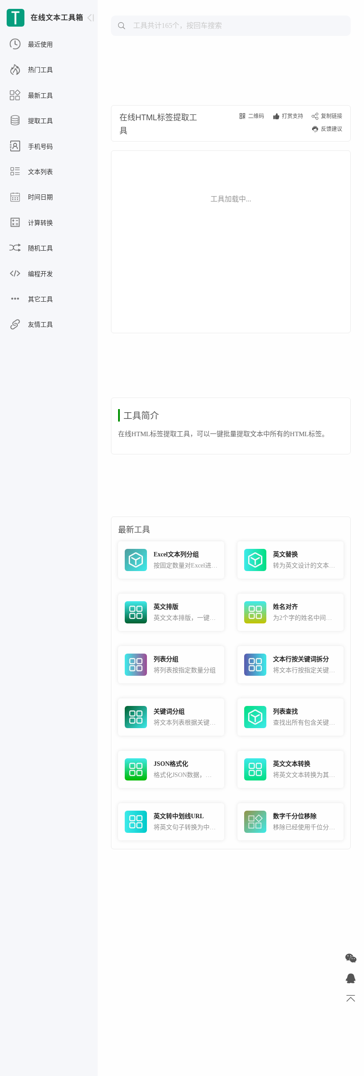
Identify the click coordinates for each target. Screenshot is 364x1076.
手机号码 (39, 146)
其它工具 (39, 299)
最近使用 (39, 44)
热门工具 (39, 70)
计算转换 (39, 223)
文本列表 (39, 172)
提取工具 (39, 121)
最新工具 (39, 95)
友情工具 (39, 324)
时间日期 (39, 197)
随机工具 (39, 248)
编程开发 (39, 274)
